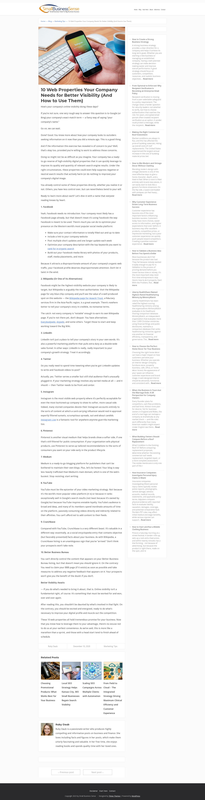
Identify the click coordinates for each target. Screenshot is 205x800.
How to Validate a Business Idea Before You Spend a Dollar (146, 252)
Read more (148, 79)
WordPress (136, 796)
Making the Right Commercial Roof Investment (145, 133)
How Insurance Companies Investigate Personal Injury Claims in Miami (144, 475)
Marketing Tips (110, 646)
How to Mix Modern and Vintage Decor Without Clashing (147, 164)
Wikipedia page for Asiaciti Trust (86, 298)
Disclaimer (94, 791)
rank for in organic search (61, 248)
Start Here (145, 9)
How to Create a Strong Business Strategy (143, 40)
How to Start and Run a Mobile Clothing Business (146, 528)
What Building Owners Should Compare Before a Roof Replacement (145, 439)
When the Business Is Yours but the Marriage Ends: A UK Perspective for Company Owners (146, 394)
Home (135, 9)
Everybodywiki (48, 321)
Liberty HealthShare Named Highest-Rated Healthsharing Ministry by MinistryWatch (145, 295)
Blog (140, 9)
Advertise (157, 9)
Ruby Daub (53, 646)
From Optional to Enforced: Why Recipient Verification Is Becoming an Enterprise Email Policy (146, 89)
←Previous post (66, 772)
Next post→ (97, 772)
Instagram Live (48, 419)
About (151, 9)
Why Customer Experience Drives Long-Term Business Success (144, 204)
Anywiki (60, 321)
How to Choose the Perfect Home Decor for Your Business (146, 347)
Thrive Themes (114, 796)
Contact (163, 9)
